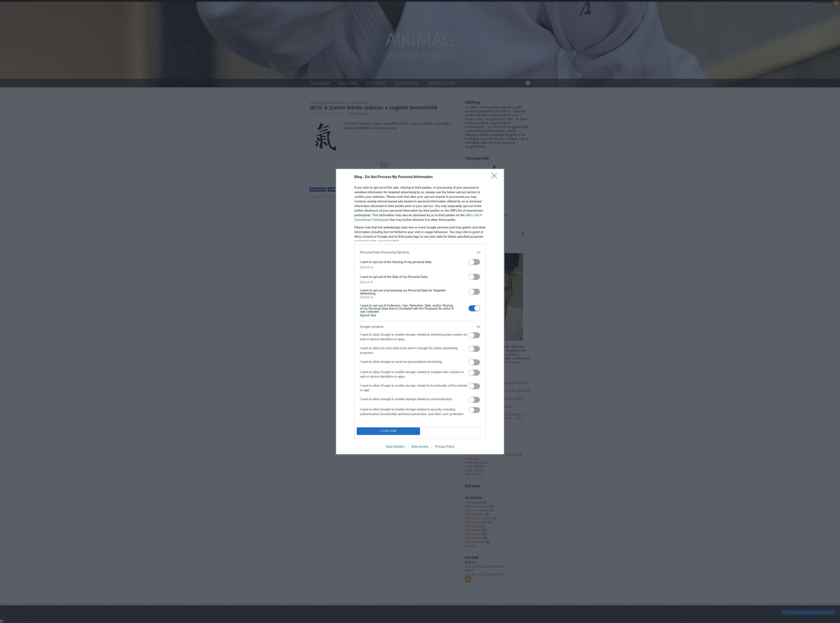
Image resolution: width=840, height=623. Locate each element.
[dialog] (420, 312)
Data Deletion (395, 446)
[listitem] (420, 252)
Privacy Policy (444, 446)
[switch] (474, 262)
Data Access (420, 446)
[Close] (496, 177)
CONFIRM (388, 431)
